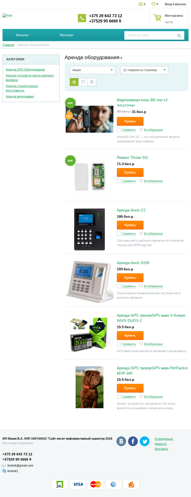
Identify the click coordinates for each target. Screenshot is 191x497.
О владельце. (164, 439)
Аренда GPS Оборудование (25, 69)
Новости (161, 444)
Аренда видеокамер (20, 96)
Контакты (161, 449)
